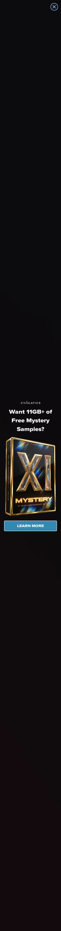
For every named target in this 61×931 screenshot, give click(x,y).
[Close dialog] (54, 6)
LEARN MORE (30, 526)
